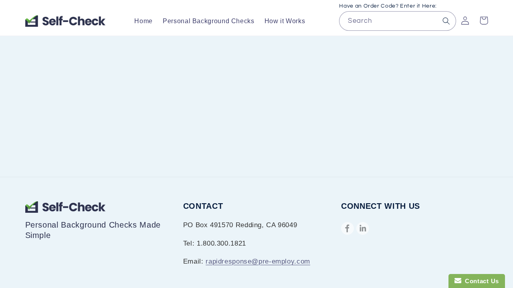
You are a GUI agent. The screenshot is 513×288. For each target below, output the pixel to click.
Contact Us (480, 281)
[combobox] (397, 21)
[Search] (446, 21)
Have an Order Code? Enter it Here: (387, 6)
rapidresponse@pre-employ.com (258, 261)
